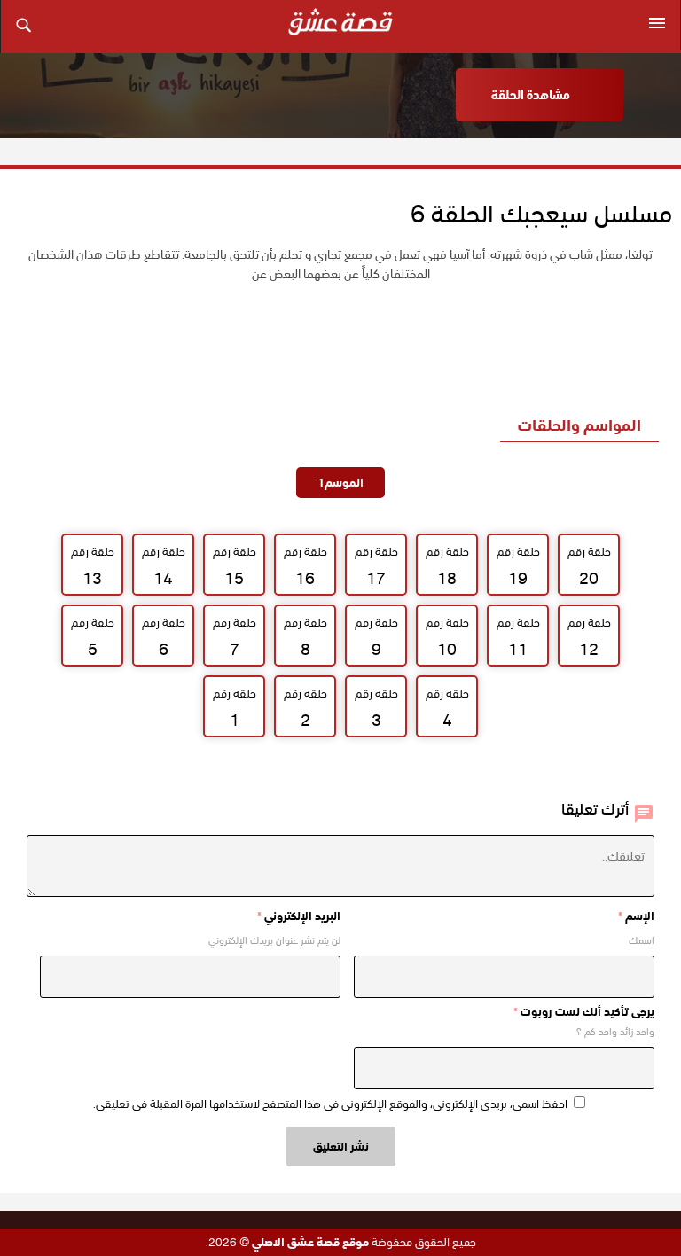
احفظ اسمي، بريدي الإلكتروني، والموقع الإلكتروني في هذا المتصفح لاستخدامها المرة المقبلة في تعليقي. (330, 1104)
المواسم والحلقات (579, 425)
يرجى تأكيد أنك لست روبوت (583, 1012)
